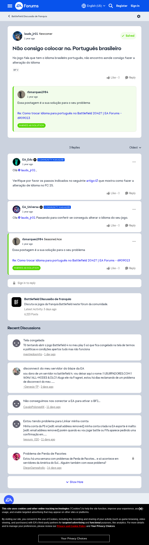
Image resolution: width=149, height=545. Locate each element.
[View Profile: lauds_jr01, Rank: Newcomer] (17, 36)
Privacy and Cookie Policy (71, 526)
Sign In (135, 6)
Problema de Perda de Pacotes (44, 454)
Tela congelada (33, 340)
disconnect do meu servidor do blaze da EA (53, 368)
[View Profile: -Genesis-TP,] (16, 371)
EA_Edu (27, 159)
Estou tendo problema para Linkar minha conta (55, 421)
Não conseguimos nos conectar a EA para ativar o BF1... (61, 401)
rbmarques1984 (37, 92)
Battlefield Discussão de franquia (29, 16)
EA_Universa (30, 207)
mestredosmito (32, 354)
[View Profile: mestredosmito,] (16, 343)
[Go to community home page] (27, 6)
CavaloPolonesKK (33, 407)
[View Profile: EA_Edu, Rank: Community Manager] (16, 162)
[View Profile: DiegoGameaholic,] (16, 456)
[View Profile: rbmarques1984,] (21, 94)
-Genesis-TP (31, 387)
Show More (76, 482)
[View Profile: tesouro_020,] (16, 424)
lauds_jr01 (31, 34)
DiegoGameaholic (34, 468)
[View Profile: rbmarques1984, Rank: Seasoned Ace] (16, 241)
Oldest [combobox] (135, 148)
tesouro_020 (31, 439)
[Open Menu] (138, 16)
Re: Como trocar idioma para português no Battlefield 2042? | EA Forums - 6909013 (71, 260)
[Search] (110, 5)
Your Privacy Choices (74, 538)
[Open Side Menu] (10, 6)
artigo (90, 181)
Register (121, 6)
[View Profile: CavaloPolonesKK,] (16, 404)
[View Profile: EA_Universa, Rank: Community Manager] (16, 209)
